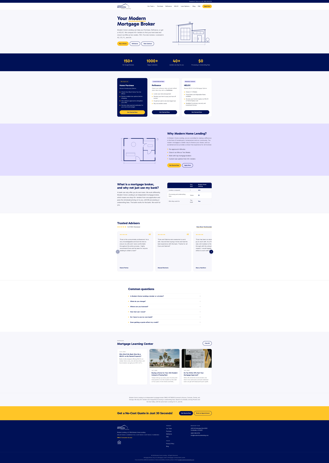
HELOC (176, 6)
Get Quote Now (174, 165)
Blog (194, 6)
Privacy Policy (170, 443)
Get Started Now (132, 112)
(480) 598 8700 (195, 433)
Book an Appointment (203, 413)
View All (207, 343)
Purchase (160, 6)
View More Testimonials (204, 227)
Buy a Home (123, 43)
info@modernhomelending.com (199, 435)
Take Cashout (147, 43)
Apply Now (207, 6)
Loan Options (185, 6)
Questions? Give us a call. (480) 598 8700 (200, 1)
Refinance (168, 6)
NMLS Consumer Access (124, 437)
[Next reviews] (211, 252)
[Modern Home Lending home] (124, 6)
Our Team (150, 6)
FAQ (199, 6)
